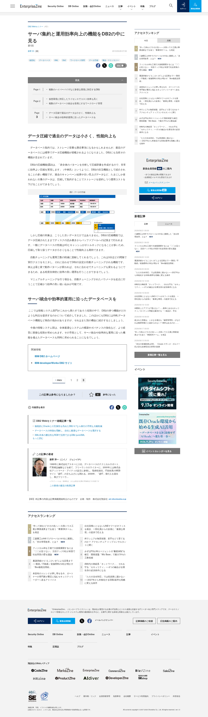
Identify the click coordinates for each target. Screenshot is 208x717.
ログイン (158, 197)
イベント (131, 6)
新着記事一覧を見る (157, 354)
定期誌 (56, 646)
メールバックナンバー (159, 182)
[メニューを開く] (13, 6)
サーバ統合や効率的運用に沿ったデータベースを (72, 117)
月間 (169, 40)
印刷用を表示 (38, 407)
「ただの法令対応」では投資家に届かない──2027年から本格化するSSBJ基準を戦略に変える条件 (105, 579)
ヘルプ (77, 696)
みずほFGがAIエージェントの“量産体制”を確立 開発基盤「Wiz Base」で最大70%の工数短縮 (105, 554)
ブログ (152, 6)
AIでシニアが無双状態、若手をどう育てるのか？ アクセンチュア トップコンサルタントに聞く (105, 541)
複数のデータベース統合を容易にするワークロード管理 (75, 103)
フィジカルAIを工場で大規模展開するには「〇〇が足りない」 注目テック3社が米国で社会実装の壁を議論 (54, 551)
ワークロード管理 (77, 60)
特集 (142, 6)
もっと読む (38, 438)
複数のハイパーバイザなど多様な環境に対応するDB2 (74, 89)
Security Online (56, 6)
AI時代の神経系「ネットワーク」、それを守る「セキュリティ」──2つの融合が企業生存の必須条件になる (105, 567)
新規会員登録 (158, 190)
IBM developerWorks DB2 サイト (53, 363)
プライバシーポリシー (161, 696)
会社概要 (127, 696)
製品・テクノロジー (110, 60)
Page (36, 89)
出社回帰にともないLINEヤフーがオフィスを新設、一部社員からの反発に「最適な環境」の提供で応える (105, 529)
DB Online (73, 6)
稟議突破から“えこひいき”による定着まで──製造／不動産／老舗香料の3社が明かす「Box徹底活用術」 (53, 564)
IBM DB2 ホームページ (47, 356)
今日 (146, 40)
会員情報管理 (104, 696)
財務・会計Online (92, 6)
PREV (59, 380)
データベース (44, 60)
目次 (77, 80)
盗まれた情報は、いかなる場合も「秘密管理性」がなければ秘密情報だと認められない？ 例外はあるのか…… (157, 321)
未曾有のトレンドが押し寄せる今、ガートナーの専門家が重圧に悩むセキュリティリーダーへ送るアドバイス (53, 576)
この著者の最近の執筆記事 (62, 485)
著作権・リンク (89, 696)
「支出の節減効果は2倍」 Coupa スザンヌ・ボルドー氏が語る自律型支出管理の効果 (157, 345)
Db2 (64, 60)
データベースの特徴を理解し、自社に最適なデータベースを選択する (68, 430)
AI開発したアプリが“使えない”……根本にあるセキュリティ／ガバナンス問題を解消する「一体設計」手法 (156, 309)
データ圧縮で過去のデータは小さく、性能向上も (72, 112)
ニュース (109, 6)
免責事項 (116, 696)
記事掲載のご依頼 (144, 620)
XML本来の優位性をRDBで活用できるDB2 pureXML (60, 434)
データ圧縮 (93, 60)
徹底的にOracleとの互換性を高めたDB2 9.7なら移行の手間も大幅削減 (68, 426)
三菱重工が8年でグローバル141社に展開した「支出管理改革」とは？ (53, 540)
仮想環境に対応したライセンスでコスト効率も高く (73, 98)
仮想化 (32, 60)
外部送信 (176, 696)
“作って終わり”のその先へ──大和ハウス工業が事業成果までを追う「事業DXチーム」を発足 (53, 529)
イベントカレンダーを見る (159, 451)
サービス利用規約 (141, 696)
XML (56, 60)
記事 (120, 6)
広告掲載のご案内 (168, 620)
